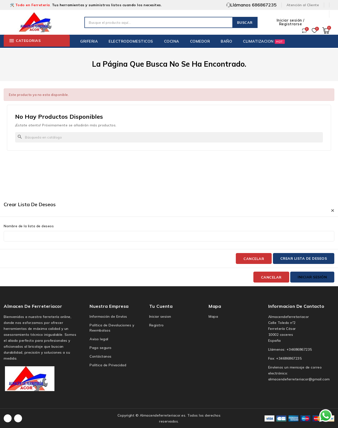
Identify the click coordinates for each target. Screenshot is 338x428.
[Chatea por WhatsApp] (325, 415)
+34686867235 (299, 349)
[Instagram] (18, 418)
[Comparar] (304, 30)
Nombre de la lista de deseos (29, 226)
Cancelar (253, 259)
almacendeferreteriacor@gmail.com (299, 379)
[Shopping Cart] (325, 30)
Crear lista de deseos (303, 258)
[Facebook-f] (8, 418)
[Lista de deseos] (314, 31)
